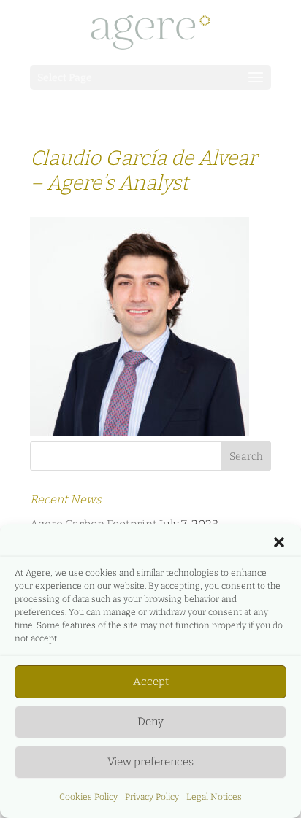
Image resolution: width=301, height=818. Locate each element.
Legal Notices (214, 797)
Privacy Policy (152, 797)
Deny (150, 721)
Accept (151, 681)
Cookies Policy (88, 797)
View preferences (150, 761)
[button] (279, 542)
